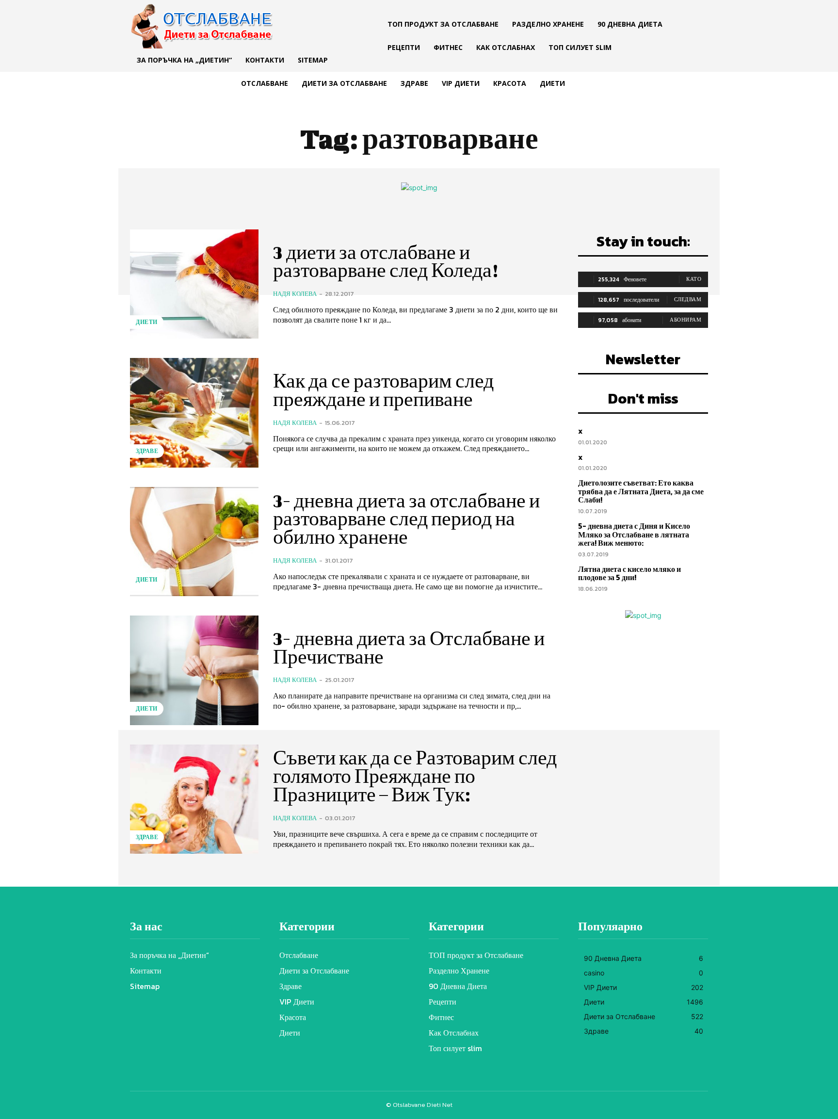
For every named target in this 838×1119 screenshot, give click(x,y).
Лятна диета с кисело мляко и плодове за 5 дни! (629, 573)
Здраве (147, 451)
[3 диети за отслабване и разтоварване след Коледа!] (194, 284)
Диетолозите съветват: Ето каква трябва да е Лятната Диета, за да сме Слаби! (641, 491)
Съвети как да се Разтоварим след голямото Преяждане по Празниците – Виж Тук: (415, 776)
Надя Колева (295, 293)
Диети (147, 322)
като (693, 279)
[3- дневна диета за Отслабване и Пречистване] (194, 670)
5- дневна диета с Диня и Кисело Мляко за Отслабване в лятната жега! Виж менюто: (634, 534)
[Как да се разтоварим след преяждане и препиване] (194, 412)
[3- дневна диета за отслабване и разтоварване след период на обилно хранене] (194, 541)
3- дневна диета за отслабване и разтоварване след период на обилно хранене (406, 519)
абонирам (685, 320)
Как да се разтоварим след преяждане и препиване (383, 390)
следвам (688, 299)
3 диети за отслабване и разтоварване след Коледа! (385, 261)
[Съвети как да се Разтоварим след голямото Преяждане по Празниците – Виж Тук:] (194, 799)
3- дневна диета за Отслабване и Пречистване (409, 647)
